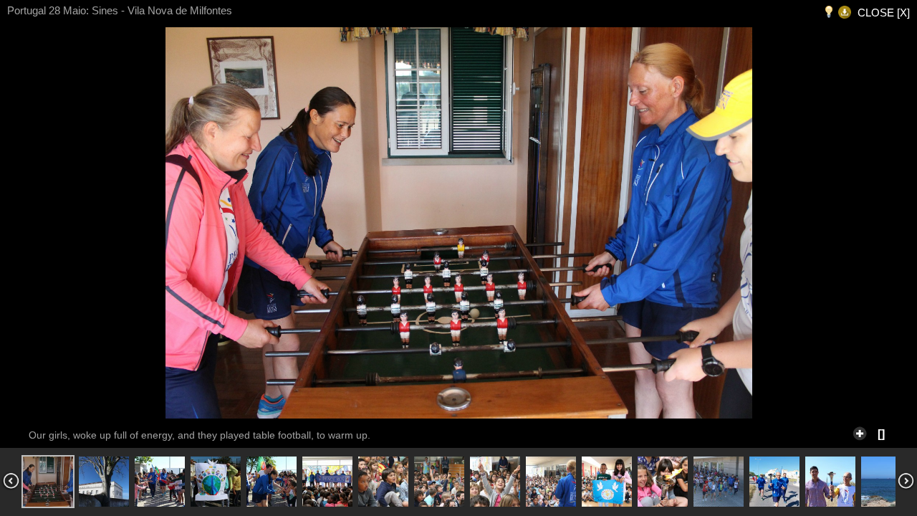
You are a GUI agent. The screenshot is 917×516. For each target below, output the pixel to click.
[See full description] (859, 431)
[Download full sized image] (844, 12)
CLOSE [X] (884, 12)
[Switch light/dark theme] (828, 12)
